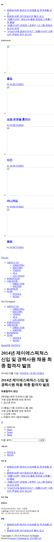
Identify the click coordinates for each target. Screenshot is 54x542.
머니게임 (12, 200)
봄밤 (9, 241)
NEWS (10, 455)
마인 (9, 159)
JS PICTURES (17, 84)
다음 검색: (6, 440)
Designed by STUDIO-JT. (30, 538)
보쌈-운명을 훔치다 (18, 119)
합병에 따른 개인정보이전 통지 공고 (25, 16)
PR (8, 345)
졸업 (9, 78)
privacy (13, 538)
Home (4, 345)
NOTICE (15, 345)
